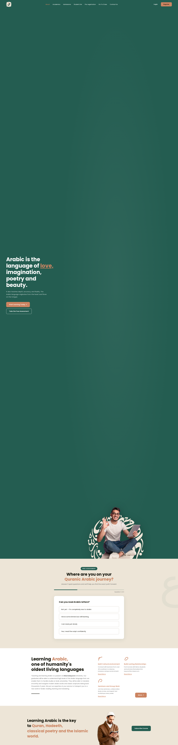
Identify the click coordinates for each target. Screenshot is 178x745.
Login (156, 4)
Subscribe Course (141, 728)
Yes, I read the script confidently (73, 631)
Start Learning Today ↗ (18, 305)
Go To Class (103, 4)
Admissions (67, 4)
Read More (102, 674)
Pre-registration (90, 4)
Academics (56, 4)
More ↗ (141, 695)
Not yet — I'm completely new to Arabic (76, 609)
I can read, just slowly (69, 624)
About (48, 4)
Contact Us (114, 4)
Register (166, 4)
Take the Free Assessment (19, 311)
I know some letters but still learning (75, 617)
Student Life (78, 4)
